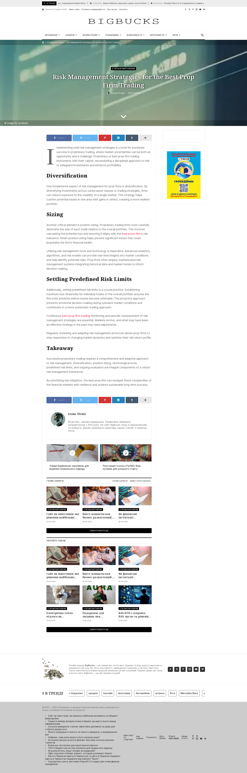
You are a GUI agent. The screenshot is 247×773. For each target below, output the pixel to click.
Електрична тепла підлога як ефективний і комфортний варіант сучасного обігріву (61, 614)
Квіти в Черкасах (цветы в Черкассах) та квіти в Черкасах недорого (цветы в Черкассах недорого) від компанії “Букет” (82, 757)
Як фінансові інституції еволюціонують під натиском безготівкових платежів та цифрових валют (134, 515)
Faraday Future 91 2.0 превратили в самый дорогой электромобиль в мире (178, 3)
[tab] (120, 481)
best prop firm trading (76, 316)
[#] (186, 9)
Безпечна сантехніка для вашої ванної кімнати (73, 745)
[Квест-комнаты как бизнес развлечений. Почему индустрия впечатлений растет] (99, 495)
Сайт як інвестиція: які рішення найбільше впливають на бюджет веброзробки (62, 515)
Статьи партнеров (55, 42)
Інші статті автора (140, 481)
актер (195, 693)
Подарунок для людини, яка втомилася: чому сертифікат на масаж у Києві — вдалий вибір (98, 614)
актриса (148, 693)
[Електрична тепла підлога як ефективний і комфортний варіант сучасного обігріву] (63, 594)
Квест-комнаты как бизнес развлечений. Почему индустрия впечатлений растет (97, 515)
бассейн (96, 693)
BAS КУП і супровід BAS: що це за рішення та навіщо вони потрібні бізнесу (134, 614)
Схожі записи (120, 481)
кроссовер (112, 693)
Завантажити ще (99, 530)
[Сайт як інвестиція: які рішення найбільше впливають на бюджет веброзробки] (63, 495)
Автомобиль (131, 693)
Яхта (161, 693)
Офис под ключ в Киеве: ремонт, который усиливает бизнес (80, 753)
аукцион (81, 693)
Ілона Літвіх (77, 414)
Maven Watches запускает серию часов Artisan (106, 3)
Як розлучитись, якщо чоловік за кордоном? (71, 751)
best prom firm (131, 233)
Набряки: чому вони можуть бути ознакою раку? (74, 737)
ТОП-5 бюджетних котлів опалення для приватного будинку (80, 748)
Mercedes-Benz (178, 693)
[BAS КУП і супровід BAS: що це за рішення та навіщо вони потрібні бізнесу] (135, 594)
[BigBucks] (123, 21)
